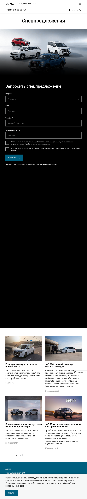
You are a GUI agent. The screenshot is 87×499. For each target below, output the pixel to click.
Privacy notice (80, 372)
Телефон (8, 118)
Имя (7, 106)
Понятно (12, 493)
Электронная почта (12, 130)
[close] (85, 372)
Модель (8, 94)
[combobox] (19, 99)
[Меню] (80, 3)
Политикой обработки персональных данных (42, 142)
